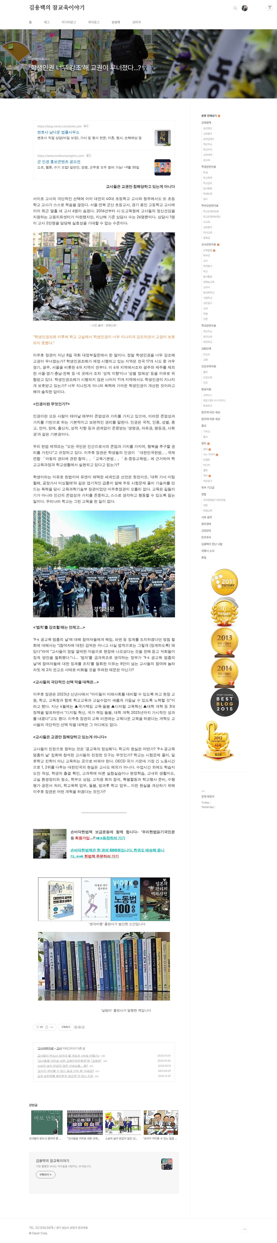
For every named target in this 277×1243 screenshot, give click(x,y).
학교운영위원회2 (211, 216)
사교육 (206, 222)
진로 (205, 382)
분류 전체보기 (209, 115)
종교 (203, 425)
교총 (205, 359)
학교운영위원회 (211, 211)
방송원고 (207, 405)
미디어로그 (69, 22)
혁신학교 (207, 144)
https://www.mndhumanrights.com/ (60, 155)
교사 (59, 1048)
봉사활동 (207, 276)
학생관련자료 (208, 166)
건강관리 (206, 530)
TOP (245, 1229)
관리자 (136, 22)
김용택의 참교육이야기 (57, 8)
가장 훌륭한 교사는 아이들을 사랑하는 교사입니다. (63, 1166)
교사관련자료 (46, 1048)
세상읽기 (207, 480)
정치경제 (206, 524)
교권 (205, 308)
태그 (47, 22)
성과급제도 (208, 139)
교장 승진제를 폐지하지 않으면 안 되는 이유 (65, 1076)
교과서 (206, 287)
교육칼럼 (208, 250)
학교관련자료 (208, 325)
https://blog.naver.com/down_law (59, 126)
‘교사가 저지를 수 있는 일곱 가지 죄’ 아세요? (65, 1071)
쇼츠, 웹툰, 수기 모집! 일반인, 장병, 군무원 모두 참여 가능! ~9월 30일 (88, 167)
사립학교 (207, 297)
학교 (205, 271)
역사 (205, 475)
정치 (204, 443)
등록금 (206, 237)
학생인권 (207, 193)
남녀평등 (207, 188)
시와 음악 (206, 517)
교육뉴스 (207, 395)
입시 (205, 199)
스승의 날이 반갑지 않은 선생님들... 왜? (62, 1065)
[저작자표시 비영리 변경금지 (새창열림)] (79, 1027)
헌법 (203, 494)
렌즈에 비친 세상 (210, 412)
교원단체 (206, 348)
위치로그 (94, 22)
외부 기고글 (207, 487)
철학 (205, 372)
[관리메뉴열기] (270, 7)
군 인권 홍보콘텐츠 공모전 (59, 161)
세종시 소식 (207, 550)
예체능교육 (208, 282)
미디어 (206, 465)
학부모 (206, 255)
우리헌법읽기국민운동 (214, 500)
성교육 (206, 160)
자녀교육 (207, 232)
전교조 (206, 354)
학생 (205, 172)
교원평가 (207, 133)
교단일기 (207, 303)
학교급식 (207, 183)
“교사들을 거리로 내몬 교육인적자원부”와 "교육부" (69, 1060)
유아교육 (207, 336)
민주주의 (206, 537)
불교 (205, 436)
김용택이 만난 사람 (211, 544)
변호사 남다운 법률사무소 (58, 132)
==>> (110, 838)
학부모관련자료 (209, 205)
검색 (235, 8)
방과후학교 (208, 292)
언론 (205, 319)
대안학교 (207, 342)
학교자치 (207, 149)
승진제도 (207, 128)
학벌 (205, 313)
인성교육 (207, 377)
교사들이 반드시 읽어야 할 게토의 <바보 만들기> (68, 1055)
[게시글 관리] (51, 1027)
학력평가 (207, 266)
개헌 (205, 505)
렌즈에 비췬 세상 (210, 419)
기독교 (206, 431)
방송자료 (206, 389)
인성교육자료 (208, 366)
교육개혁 (207, 154)
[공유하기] (46, 1027)
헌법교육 (207, 510)
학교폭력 (207, 177)
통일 (203, 557)
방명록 (116, 22)
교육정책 (206, 122)
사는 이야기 (209, 454)
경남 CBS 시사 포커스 (214, 400)
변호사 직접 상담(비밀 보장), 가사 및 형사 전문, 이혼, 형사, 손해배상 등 (89, 138)
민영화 (206, 459)
